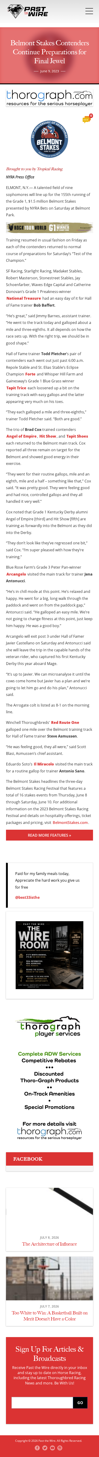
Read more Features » (49, 835)
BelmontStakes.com (70, 822)
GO (80, 1402)
